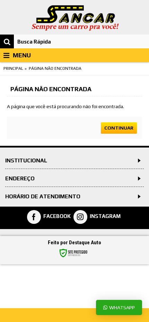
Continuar (118, 128)
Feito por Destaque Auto (74, 242)
